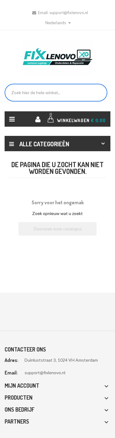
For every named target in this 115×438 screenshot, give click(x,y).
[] (94, 233)
